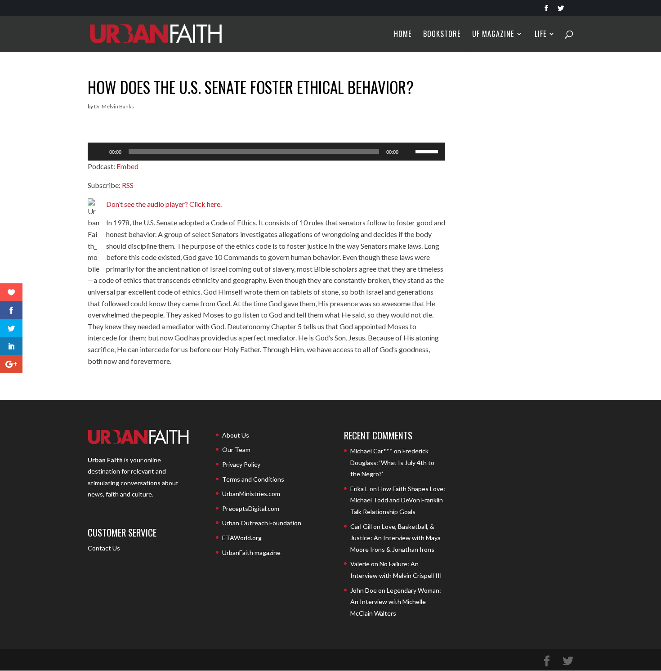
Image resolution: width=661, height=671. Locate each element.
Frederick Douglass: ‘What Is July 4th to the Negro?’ (392, 462)
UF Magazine (493, 35)
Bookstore (441, 35)
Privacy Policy (241, 464)
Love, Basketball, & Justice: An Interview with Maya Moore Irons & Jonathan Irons (395, 538)
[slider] (428, 151)
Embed (127, 166)
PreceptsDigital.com (250, 508)
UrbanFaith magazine (251, 552)
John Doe (363, 590)
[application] (266, 152)
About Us (235, 435)
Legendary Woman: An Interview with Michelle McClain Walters (395, 601)
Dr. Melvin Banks (114, 106)
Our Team (236, 449)
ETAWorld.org (242, 537)
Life (540, 35)
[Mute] (408, 151)
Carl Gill (361, 526)
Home (402, 35)
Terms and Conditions (253, 479)
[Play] (99, 151)
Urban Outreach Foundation (261, 523)
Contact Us (104, 548)
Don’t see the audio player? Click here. (164, 204)
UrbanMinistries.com (251, 493)
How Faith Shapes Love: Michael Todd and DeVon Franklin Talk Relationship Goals (397, 500)
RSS (128, 185)
